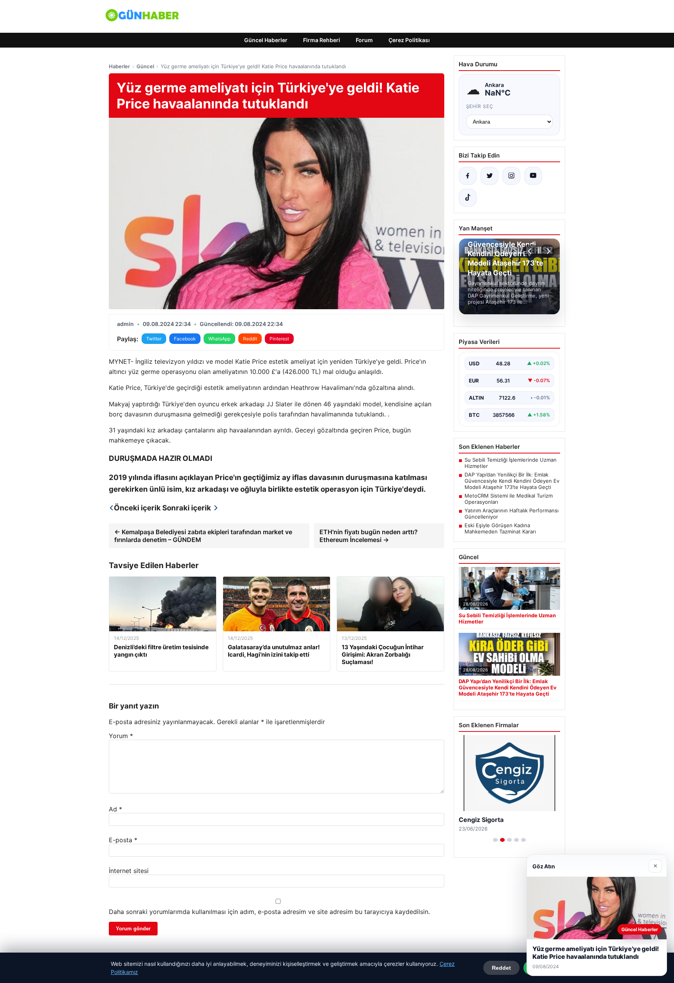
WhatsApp (219, 339)
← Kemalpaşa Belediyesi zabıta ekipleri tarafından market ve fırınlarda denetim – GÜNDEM (203, 536)
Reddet (501, 968)
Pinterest (279, 339)
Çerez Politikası (409, 40)
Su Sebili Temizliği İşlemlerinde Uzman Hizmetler (511, 463)
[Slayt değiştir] (495, 840)
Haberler (119, 66)
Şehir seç (480, 106)
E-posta (123, 840)
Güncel (145, 66)
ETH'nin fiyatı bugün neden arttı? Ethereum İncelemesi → (368, 536)
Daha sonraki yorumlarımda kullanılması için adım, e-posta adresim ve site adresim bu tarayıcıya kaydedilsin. (269, 912)
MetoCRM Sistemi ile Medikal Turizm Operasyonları (509, 498)
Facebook (185, 339)
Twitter (153, 339)
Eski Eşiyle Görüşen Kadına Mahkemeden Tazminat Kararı (500, 528)
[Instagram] (511, 176)
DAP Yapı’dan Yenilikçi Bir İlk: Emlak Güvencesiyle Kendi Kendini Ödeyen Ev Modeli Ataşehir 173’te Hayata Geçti (512, 480)
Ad (115, 809)
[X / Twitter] (489, 176)
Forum (364, 40)
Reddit (250, 339)
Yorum (121, 736)
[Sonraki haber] (547, 251)
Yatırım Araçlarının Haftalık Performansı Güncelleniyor (512, 513)
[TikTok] (468, 198)
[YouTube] (533, 176)
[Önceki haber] (530, 251)
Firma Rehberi (321, 40)
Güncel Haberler (265, 40)
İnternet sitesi (129, 871)
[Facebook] (468, 176)
